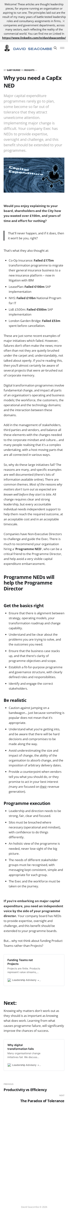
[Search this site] (55, 48)
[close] (64, 21)
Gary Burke (13, 70)
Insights (29, 70)
